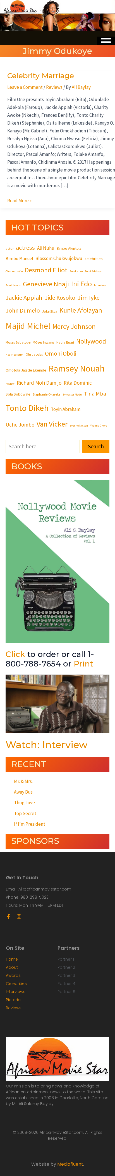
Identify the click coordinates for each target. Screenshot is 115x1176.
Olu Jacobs (34, 354)
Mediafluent (70, 1164)
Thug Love (24, 802)
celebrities (94, 258)
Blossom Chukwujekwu (58, 258)
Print (83, 663)
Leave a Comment (25, 87)
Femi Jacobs (13, 285)
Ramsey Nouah (77, 368)
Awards (13, 975)
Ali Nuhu (45, 248)
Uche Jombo (20, 424)
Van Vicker (52, 423)
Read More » (19, 200)
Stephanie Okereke (46, 394)
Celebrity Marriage (40, 75)
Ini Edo (81, 283)
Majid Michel (28, 325)
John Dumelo (23, 310)
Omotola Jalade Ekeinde (26, 370)
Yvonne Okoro (98, 425)
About (12, 967)
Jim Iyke (89, 297)
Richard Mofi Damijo (39, 382)
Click (15, 654)
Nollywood (91, 341)
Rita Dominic (78, 382)
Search (96, 446)
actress (25, 247)
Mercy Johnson (74, 326)
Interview (100, 285)
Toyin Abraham (65, 409)
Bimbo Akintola (69, 248)
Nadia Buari (65, 342)
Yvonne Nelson (79, 425)
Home (12, 959)
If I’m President (29, 824)
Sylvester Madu (72, 394)
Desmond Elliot (46, 270)
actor (10, 248)
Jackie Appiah (24, 297)
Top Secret (25, 813)
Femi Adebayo (93, 271)
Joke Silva (49, 311)
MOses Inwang (43, 342)
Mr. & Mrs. (23, 781)
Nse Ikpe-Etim (14, 354)
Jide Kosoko (60, 297)
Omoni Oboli (60, 353)
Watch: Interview (47, 745)
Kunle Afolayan (80, 310)
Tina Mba (95, 393)
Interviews (15, 991)
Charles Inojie (14, 271)
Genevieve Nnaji (46, 284)
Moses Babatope (18, 342)
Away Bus (23, 792)
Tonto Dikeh (27, 408)
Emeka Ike (76, 271)
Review (10, 383)
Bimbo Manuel (19, 258)
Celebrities (16, 983)
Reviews (54, 87)
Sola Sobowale (18, 394)
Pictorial (13, 1000)
